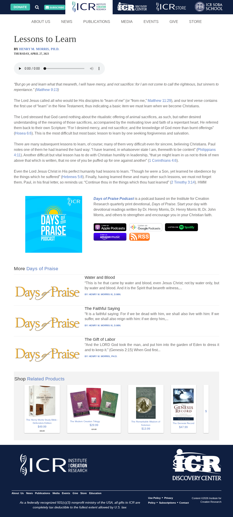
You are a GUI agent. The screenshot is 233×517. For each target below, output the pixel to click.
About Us (40, 22)
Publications (96, 22)
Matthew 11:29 (159, 101)
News (66, 22)
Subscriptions (167, 502)
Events (151, 22)
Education (95, 493)
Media (127, 22)
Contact (184, 502)
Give (174, 22)
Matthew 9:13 (47, 90)
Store (195, 22)
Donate (20, 7)
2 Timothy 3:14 (183, 182)
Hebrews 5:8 (72, 177)
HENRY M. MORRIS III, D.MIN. (105, 294)
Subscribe (56, 7)
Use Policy (154, 498)
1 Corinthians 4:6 (163, 160)
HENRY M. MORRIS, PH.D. (39, 49)
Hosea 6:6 (23, 133)
